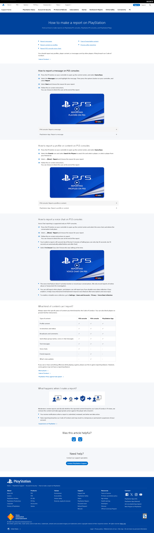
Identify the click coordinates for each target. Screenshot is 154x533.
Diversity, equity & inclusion (62, 501)
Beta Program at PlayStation (133, 506)
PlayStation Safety (83, 496)
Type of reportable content (89, 41)
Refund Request (82, 506)
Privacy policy (99, 529)
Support (67, 5)
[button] (77, 109)
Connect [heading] (127, 491)
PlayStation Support (18, 486)
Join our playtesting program (133, 504)
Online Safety (110, 10)
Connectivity (122, 10)
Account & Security (44, 10)
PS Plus (35, 5)
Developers (104, 503)
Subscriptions (74, 10)
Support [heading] (80, 491)
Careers (9, 496)
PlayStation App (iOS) (131, 499)
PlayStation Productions (14, 501)
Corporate (10, 503)
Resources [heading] (104, 491)
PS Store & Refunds (60, 10)
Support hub (81, 493)
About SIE (10, 493)
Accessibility (57, 496)
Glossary (103, 506)
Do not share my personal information (136, 529)
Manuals (80, 509)
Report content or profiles (49, 45)
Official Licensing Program (109, 509)
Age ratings (104, 498)
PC (130, 10)
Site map (120, 529)
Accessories (47, 5)
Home (9, 486)
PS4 (32, 496)
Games (26, 5)
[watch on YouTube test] (99, 121)
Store (9, 5)
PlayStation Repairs (83, 501)
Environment (57, 493)
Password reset (82, 503)
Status (79, 498)
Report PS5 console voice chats (50, 48)
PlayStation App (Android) (132, 501)
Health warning (105, 501)
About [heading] (9, 491)
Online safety (58, 498)
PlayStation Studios (12, 498)
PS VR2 (33, 498)
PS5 (17, 5)
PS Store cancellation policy (109, 496)
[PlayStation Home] (3, 5)
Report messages (46, 41)
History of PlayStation (13, 506)
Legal (91, 529)
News (58, 5)
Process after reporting (88, 45)
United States (14, 529)
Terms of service (106, 493)
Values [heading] (56, 491)
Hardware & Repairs (96, 10)
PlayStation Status (29, 10)
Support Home (6, 10)
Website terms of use (110, 529)
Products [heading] (34, 491)
